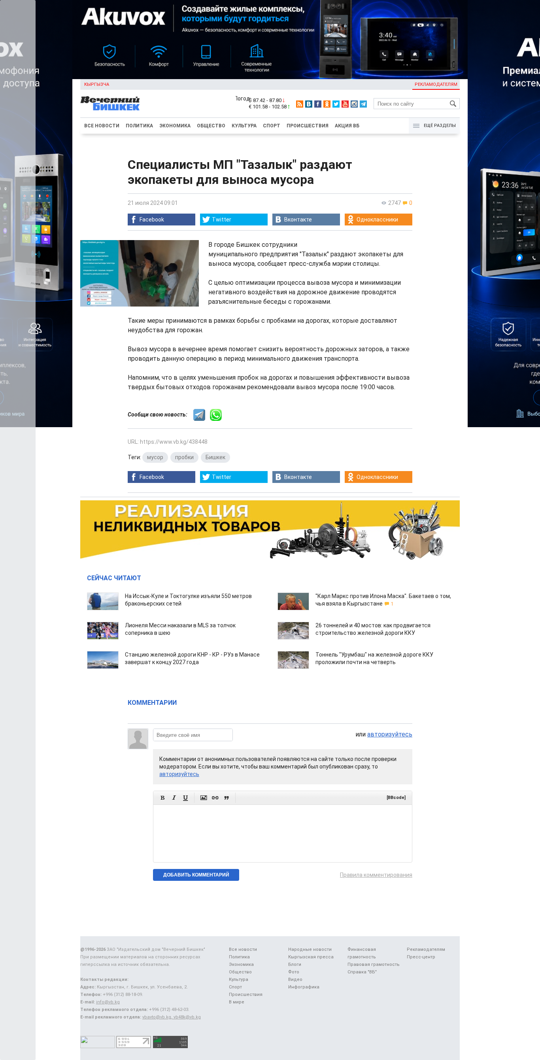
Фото (293, 972)
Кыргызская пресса (311, 957)
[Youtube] (345, 104)
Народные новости (310, 949)
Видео (295, 979)
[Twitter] (336, 104)
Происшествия (308, 126)
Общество (211, 126)
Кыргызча (96, 84)
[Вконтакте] (308, 104)
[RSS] (299, 104)
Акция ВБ (347, 126)
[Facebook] (317, 104)
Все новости (101, 126)
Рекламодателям (436, 84)
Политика (139, 126)
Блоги (294, 964)
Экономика (175, 126)
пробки (184, 457)
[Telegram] (363, 104)
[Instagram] (354, 104)
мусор (155, 457)
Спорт (271, 126)
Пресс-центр (421, 957)
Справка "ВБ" (362, 972)
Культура (244, 126)
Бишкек (215, 457)
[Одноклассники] (326, 104)
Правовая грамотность (373, 964)
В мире (236, 1002)
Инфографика (303, 987)
